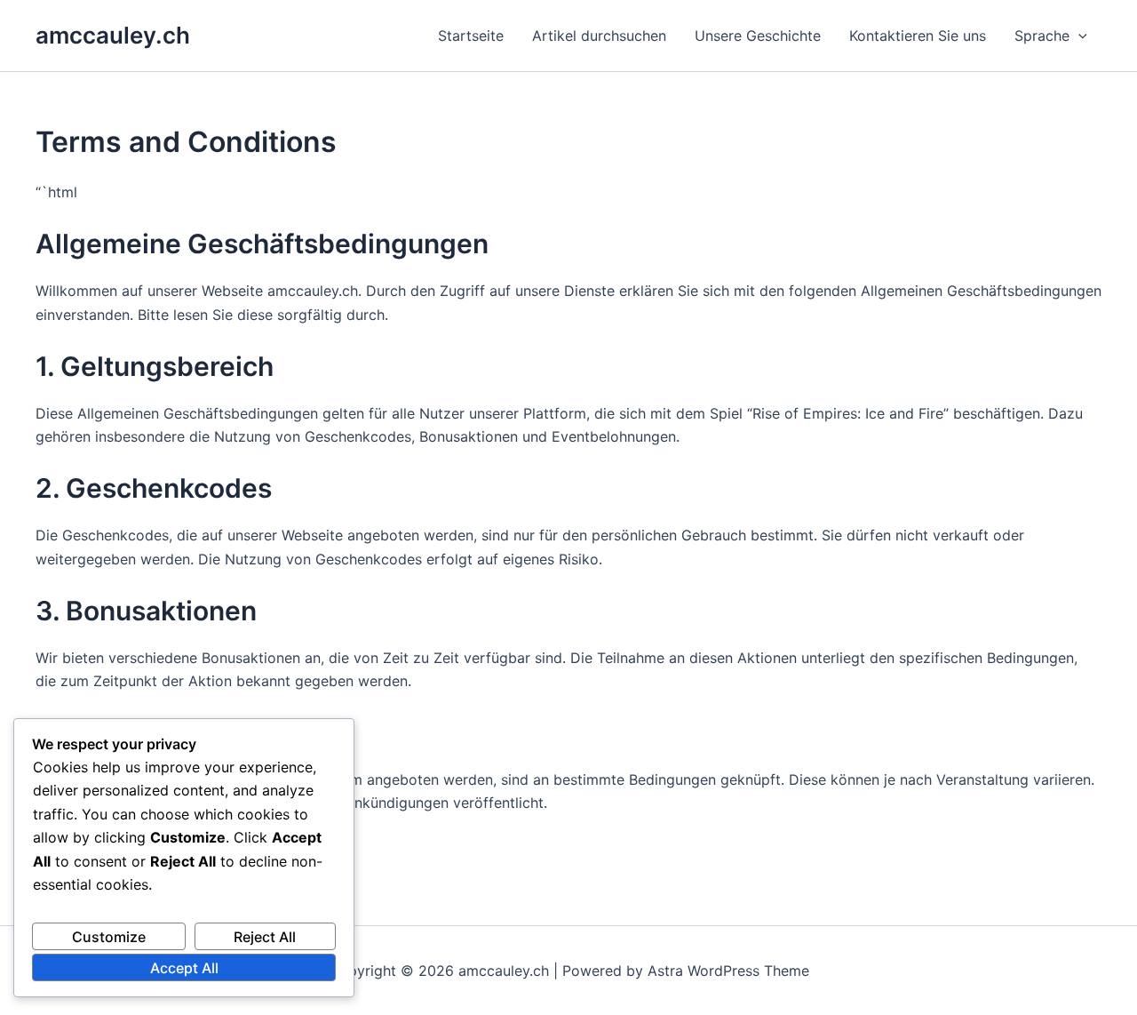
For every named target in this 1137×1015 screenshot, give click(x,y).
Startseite (471, 35)
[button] (1078, 35)
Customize (109, 937)
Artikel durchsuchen (599, 35)
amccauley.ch (113, 35)
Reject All (265, 937)
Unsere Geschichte (758, 35)
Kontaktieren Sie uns (917, 35)
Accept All (184, 968)
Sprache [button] (1041, 35)
